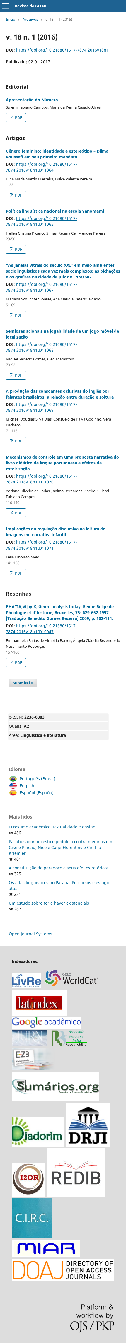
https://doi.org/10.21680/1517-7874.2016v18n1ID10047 (41, 628)
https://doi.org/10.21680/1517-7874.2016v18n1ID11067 (41, 287)
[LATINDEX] (39, 1014)
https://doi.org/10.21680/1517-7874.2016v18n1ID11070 (41, 479)
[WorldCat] (74, 987)
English (27, 785)
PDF (18, 117)
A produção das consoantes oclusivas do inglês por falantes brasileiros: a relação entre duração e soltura (60, 394)
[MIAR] (46, 1256)
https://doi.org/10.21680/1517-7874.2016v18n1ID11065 (41, 221)
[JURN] (29, 1044)
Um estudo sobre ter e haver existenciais (49, 903)
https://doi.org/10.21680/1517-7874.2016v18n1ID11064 (41, 167)
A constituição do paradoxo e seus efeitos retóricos (59, 868)
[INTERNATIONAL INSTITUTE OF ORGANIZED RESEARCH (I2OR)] (28, 1195)
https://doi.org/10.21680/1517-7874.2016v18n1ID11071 (41, 545)
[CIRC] (32, 1237)
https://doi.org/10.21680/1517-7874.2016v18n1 (62, 50)
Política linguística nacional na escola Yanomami (55, 211)
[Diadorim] (38, 1145)
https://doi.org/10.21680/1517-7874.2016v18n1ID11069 (41, 407)
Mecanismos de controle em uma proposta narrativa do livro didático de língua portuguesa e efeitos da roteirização (62, 462)
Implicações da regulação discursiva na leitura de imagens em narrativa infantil (55, 531)
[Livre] (26, 987)
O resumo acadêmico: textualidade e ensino (52, 827)
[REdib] (76, 1195)
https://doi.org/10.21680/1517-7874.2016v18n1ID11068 (41, 347)
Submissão (23, 683)
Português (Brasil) (37, 778)
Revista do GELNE (31, 5)
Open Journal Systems (30, 934)
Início (10, 19)
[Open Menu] (6, 6)
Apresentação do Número (32, 99)
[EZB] (34, 1068)
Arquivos (30, 19)
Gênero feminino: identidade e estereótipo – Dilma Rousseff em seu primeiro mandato (57, 154)
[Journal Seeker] (69, 1044)
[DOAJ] (63, 1279)
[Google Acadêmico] (46, 1027)
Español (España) (37, 792)
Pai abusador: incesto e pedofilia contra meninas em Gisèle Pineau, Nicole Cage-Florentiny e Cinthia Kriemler (60, 847)
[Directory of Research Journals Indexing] (88, 1145)
